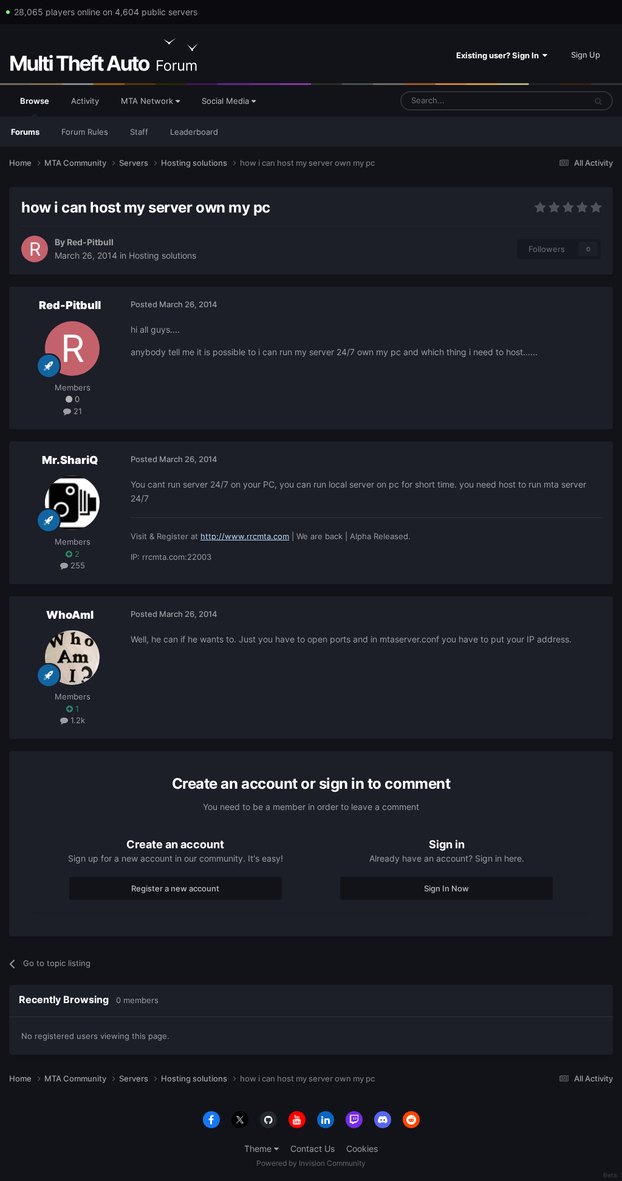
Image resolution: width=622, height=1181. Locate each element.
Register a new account (175, 888)
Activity (85, 101)
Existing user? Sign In (499, 55)
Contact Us (312, 1148)
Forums (25, 132)
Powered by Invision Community (311, 1163)
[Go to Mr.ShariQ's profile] (72, 502)
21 (76, 411)
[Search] (598, 100)
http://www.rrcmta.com (244, 536)
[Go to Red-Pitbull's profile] (34, 249)
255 (76, 565)
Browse (34, 101)
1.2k (76, 720)
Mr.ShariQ (70, 460)
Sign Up (585, 55)
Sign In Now (446, 888)
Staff (139, 132)
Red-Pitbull (90, 242)
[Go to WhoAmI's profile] (72, 657)
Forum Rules (84, 132)
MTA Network (148, 101)
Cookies (362, 1148)
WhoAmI (70, 614)
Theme (259, 1148)
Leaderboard (194, 132)
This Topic (551, 100)
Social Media (226, 101)
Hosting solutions (162, 255)
